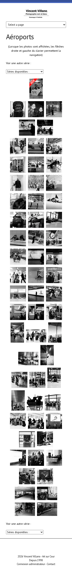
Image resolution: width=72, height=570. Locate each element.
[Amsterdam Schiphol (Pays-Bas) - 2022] (54, 209)
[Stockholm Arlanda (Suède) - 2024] (18, 172)
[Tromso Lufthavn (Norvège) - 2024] (36, 209)
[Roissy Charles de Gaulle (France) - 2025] (18, 153)
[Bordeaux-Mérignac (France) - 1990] (18, 410)
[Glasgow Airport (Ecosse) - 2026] (36, 98)
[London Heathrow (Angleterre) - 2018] (54, 301)
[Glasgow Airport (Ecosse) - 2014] (36, 342)
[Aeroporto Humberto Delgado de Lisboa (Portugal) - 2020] (25, 515)
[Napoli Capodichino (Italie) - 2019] (54, 465)
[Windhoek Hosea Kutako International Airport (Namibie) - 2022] (54, 227)
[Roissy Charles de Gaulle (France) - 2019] (18, 465)
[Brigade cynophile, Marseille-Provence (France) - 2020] (47, 515)
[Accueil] (36, 15)
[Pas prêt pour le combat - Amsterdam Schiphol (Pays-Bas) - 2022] (18, 227)
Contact (51, 564)
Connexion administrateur (31, 564)
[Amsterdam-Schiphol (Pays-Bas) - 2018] (37, 387)
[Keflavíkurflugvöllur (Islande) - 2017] (36, 301)
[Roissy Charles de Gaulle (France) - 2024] (54, 172)
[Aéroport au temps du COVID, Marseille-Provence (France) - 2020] (25, 499)
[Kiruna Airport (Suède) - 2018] (18, 428)
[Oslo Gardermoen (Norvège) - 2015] (17, 342)
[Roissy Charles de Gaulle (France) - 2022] (36, 282)
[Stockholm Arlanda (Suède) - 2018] (36, 428)
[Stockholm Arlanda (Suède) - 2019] (18, 319)
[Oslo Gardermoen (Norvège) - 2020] (54, 282)
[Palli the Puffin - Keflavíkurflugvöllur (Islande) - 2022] (54, 246)
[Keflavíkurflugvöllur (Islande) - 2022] (18, 264)
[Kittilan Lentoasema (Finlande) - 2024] (54, 153)
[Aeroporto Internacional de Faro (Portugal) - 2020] (47, 499)
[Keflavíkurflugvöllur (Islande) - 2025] (18, 117)
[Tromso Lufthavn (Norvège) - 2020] (18, 301)
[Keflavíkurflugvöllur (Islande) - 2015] (47, 365)
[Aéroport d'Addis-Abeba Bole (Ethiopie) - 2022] (18, 246)
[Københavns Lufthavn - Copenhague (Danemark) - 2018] (45, 447)
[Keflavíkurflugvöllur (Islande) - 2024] (36, 190)
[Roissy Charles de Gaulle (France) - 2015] (55, 342)
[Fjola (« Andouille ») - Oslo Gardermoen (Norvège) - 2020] (45, 484)
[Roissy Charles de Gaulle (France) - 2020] (27, 484)
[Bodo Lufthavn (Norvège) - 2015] (28, 365)
